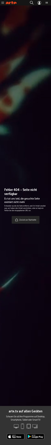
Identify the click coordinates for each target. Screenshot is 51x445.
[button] (31, 3)
